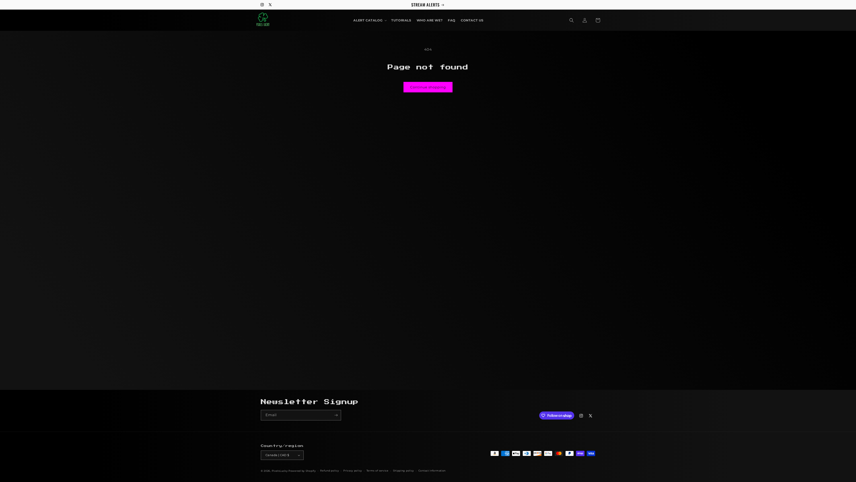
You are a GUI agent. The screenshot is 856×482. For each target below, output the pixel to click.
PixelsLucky (280, 470)
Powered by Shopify (302, 470)
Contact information (432, 470)
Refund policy (329, 470)
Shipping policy (403, 470)
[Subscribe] (336, 415)
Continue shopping (428, 87)
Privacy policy (352, 470)
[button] (370, 20)
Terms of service (377, 470)
